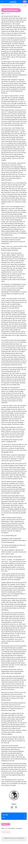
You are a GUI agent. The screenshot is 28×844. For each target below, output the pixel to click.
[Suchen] (25, 5)
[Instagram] (11, 807)
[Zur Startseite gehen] (13, 1)
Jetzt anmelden (6, 832)
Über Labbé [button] (5, 814)
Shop (25, 1)
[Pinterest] (16, 807)
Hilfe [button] (4, 817)
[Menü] (2, 1)
